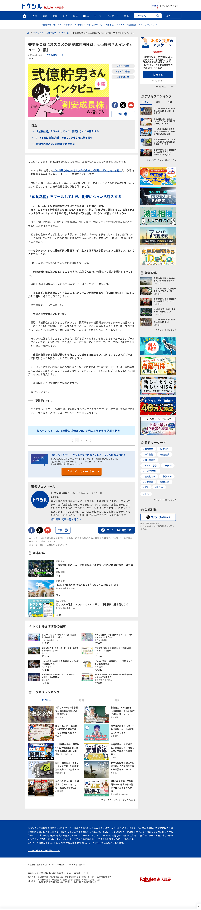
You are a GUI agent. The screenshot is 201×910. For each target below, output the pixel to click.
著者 (126, 16)
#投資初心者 (123, 77)
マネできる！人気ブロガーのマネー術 (51, 32)
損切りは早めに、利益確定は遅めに (55, 144)
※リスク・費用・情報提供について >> (48, 544)
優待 (75, 16)
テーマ (98, 16)
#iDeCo (120, 24)
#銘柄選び (165, 448)
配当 (65, 16)
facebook (115, 105)
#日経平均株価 (48, 24)
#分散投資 (148, 481)
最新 (45, 16)
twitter (123, 105)
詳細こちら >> (48, 541)
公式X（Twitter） (161, 517)
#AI (60, 24)
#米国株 (110, 24)
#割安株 (159, 487)
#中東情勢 (80, 24)
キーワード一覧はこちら (164, 500)
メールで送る (131, 105)
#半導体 (68, 24)
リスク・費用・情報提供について (44, 850)
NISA (86, 16)
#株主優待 (148, 454)
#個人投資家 (123, 65)
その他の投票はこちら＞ (166, 86)
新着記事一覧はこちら (165, 330)
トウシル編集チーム (54, 54)
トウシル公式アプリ (169, 5)
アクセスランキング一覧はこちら (117, 800)
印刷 (120, 114)
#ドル (146, 493)
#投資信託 (131, 24)
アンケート (113, 16)
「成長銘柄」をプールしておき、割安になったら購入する (67, 131)
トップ (25, 15)
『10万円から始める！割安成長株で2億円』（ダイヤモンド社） (87, 170)
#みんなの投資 (123, 71)
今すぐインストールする (80, 471)
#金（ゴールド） (95, 24)
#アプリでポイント (148, 24)
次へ (91, 441)
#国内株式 (148, 448)
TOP (27, 32)
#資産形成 (165, 454)
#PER (146, 487)
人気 (34, 16)
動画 (55, 16)
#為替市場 (165, 481)
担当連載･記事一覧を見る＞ (66, 519)
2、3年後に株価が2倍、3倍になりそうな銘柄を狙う (64, 137)
